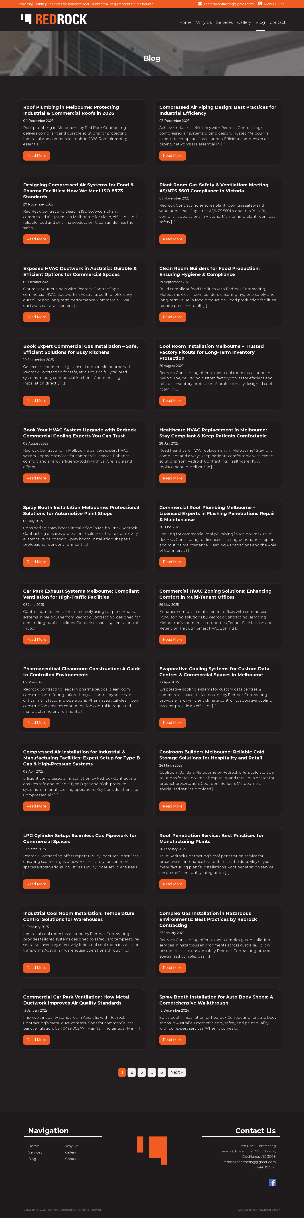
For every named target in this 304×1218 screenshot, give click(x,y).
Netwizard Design (268, 1209)
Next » (176, 1072)
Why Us (204, 22)
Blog (260, 22)
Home (185, 22)
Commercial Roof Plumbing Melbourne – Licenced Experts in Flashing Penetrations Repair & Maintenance (217, 513)
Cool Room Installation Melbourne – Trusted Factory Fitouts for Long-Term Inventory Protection (211, 352)
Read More (36, 155)
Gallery (244, 22)
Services (224, 22)
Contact (278, 22)
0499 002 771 (274, 4)
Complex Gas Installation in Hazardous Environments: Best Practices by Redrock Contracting (208, 919)
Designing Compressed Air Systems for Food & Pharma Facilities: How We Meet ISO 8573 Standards (78, 190)
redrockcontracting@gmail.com (228, 4)
